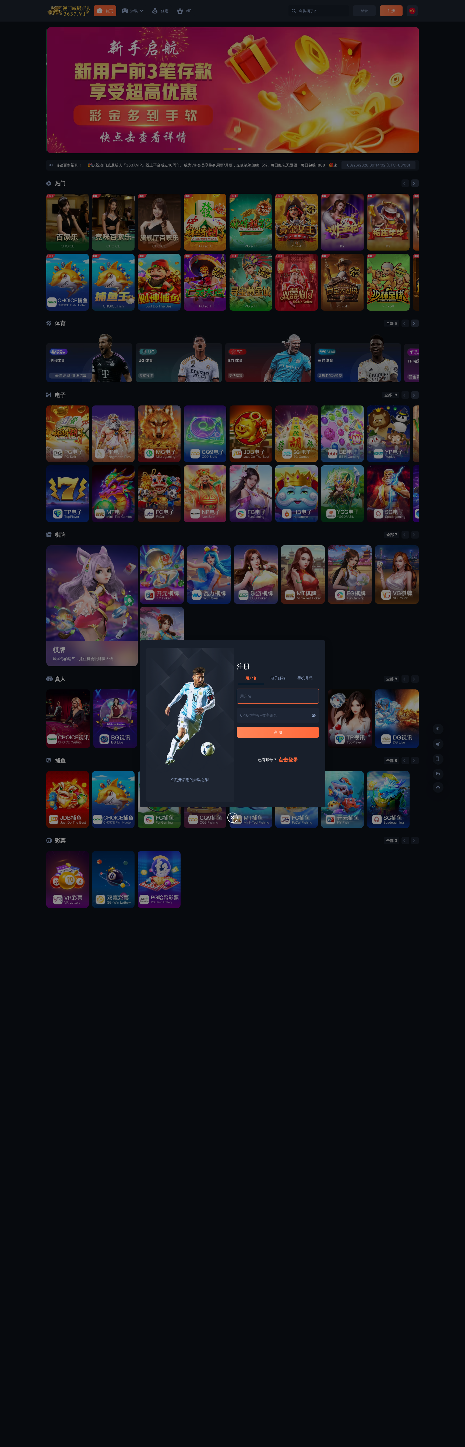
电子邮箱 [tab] (278, 678)
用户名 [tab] (251, 678)
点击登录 (288, 759)
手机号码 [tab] (304, 678)
